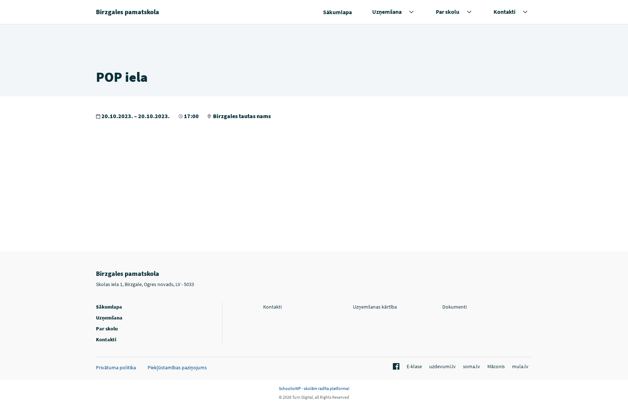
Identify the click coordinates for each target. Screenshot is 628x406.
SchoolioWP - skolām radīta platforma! (314, 388)
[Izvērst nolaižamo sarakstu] (411, 12)
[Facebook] (395, 366)
